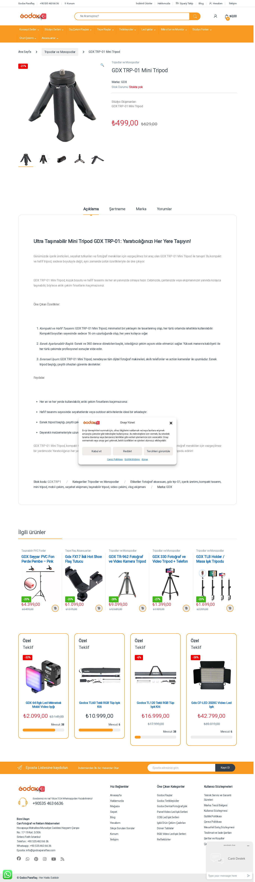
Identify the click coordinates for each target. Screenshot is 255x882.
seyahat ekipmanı (76, 487)
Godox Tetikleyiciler (168, 800)
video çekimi (119, 487)
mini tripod (40, 487)
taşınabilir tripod (99, 487)
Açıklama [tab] (91, 209)
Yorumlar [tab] (164, 209)
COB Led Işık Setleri (168, 817)
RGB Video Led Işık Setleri (171, 833)
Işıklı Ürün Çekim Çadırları (171, 822)
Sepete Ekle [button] (54, 608)
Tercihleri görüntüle (158, 451)
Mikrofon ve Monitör (172, 29)
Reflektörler (164, 839)
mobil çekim (56, 487)
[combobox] (131, 16)
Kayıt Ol (225, 767)
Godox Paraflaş (28, 877)
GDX (124, 82)
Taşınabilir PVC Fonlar (33, 550)
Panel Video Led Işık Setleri (172, 811)
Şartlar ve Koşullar (214, 838)
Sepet (113, 811)
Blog (201, 3)
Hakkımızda (164, 3)
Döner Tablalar (165, 828)
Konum (70, 3)
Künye (145, 459)
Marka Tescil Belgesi (215, 805)
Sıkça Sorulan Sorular (122, 828)
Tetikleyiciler (126, 29)
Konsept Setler (27, 29)
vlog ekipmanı (137, 487)
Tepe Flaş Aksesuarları (78, 550)
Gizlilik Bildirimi (132, 459)
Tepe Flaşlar (104, 29)
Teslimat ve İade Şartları (218, 832)
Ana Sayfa (24, 52)
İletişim (233, 3)
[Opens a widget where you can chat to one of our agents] (229, 861)
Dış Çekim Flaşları (79, 29)
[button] (171, 423)
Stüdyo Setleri (53, 29)
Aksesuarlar (48, 38)
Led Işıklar (147, 29)
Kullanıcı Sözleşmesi (215, 810)
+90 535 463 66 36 (49, 3)
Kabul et (97, 451)
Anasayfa (116, 795)
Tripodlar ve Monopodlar (60, 52)
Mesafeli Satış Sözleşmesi (219, 827)
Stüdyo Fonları (200, 29)
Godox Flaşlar (164, 795)
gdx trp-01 (174, 482)
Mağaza (115, 806)
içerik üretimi (190, 482)
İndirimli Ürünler (144, 3)
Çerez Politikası (115, 459)
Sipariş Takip (186, 3)
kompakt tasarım (210, 482)
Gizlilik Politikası (213, 816)
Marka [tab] (141, 209)
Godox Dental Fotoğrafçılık (172, 806)
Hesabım (218, 3)
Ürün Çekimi (26, 38)
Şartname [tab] (117, 209)
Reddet (127, 451)
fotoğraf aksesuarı (154, 482)
